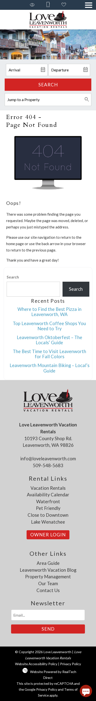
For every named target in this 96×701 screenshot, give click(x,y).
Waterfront (48, 501)
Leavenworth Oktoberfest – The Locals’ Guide (49, 340)
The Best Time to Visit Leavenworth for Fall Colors (49, 354)
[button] (88, 5)
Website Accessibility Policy (36, 664)
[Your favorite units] (64, 5)
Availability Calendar (48, 494)
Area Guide (48, 563)
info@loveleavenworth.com (48, 458)
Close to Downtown (48, 515)
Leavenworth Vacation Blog (48, 570)
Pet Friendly (48, 508)
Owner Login (48, 534)
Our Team (48, 583)
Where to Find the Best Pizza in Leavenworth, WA (49, 311)
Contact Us (48, 590)
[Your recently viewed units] (32, 5)
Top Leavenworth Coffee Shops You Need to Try (49, 326)
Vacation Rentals (48, 488)
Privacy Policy (70, 664)
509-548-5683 (48, 465)
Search (48, 84)
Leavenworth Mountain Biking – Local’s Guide (49, 368)
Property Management (48, 576)
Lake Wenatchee (48, 522)
